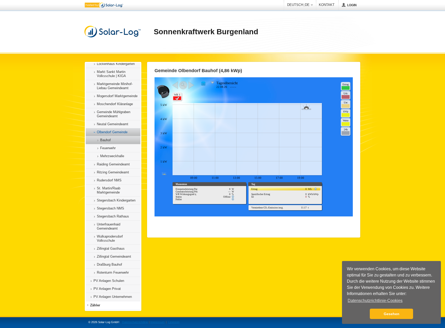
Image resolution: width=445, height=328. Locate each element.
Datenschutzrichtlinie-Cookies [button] (375, 300)
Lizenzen (173, 322)
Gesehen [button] (391, 314)
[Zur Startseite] (112, 32)
